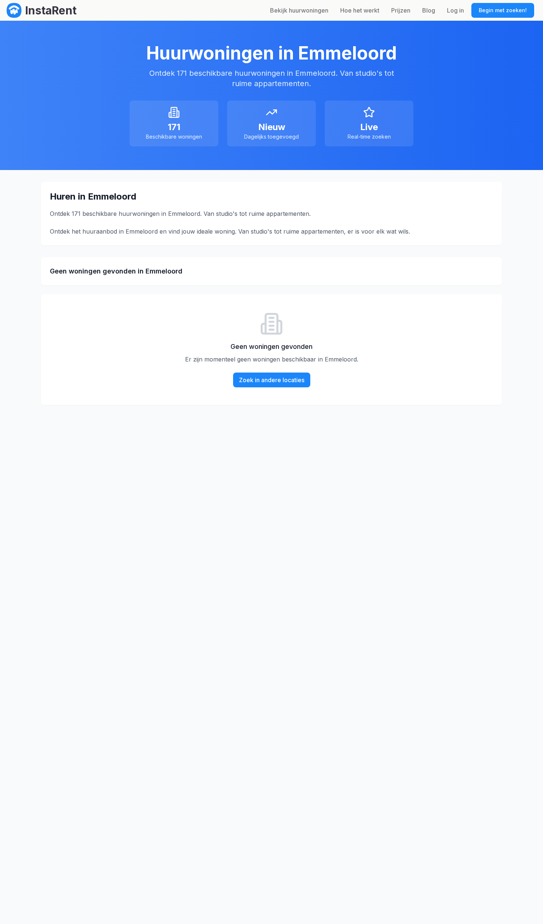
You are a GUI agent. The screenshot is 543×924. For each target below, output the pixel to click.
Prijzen (400, 10)
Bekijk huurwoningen (299, 10)
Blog (428, 10)
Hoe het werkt (359, 10)
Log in (455, 10)
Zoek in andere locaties (271, 380)
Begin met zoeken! (503, 10)
